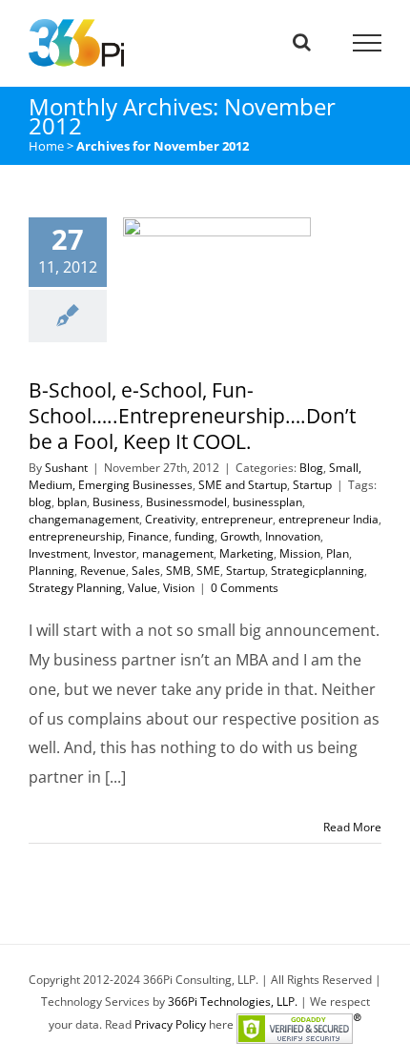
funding (194, 536)
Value (142, 588)
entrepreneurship (75, 536)
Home (46, 145)
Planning (51, 570)
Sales (146, 570)
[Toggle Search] (302, 41)
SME (208, 570)
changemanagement (84, 519)
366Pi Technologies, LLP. (234, 1001)
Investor (114, 553)
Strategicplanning (317, 570)
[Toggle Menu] (367, 42)
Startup (312, 485)
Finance (148, 536)
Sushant (66, 468)
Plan (337, 553)
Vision (179, 588)
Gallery (240, 342)
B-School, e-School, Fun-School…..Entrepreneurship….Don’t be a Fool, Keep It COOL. (193, 342)
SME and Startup (242, 485)
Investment (58, 553)
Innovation (292, 536)
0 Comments (244, 588)
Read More (352, 827)
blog (40, 502)
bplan (72, 502)
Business (116, 502)
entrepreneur (237, 519)
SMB (178, 570)
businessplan (267, 502)
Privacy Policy (170, 1024)
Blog (311, 468)
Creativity (170, 519)
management (178, 553)
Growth (239, 536)
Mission (299, 553)
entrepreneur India (328, 519)
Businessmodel (186, 502)
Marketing (246, 553)
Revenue (103, 570)
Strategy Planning (75, 588)
